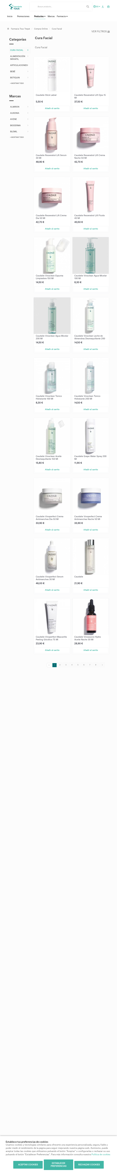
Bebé (12, 71)
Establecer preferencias (58, 1164)
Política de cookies (100, 1155)
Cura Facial (57, 29)
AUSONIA (14, 113)
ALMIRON (14, 107)
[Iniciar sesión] (103, 6)
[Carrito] (108, 6)
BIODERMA (15, 125)
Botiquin (15, 78)
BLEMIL (13, 132)
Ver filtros (99, 31)
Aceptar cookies (28, 1165)
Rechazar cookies (89, 1165)
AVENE (13, 119)
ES (97, 6)
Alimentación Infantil (17, 57)
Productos (39, 17)
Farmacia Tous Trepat (20, 29)
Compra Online (41, 29)
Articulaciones (19, 65)
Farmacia (61, 17)
